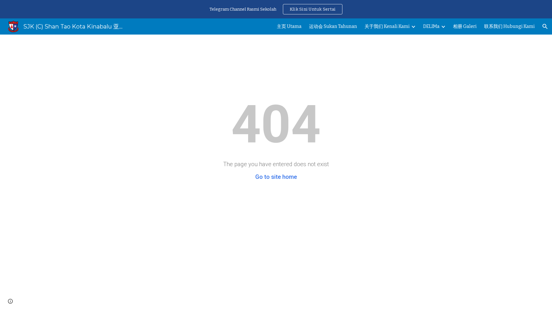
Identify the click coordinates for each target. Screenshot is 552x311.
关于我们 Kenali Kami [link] (387, 26)
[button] (545, 26)
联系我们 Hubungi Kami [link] (509, 26)
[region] (276, 9)
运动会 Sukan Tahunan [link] (333, 26)
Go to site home (276, 176)
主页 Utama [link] (289, 26)
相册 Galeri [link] (465, 26)
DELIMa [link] (431, 26)
